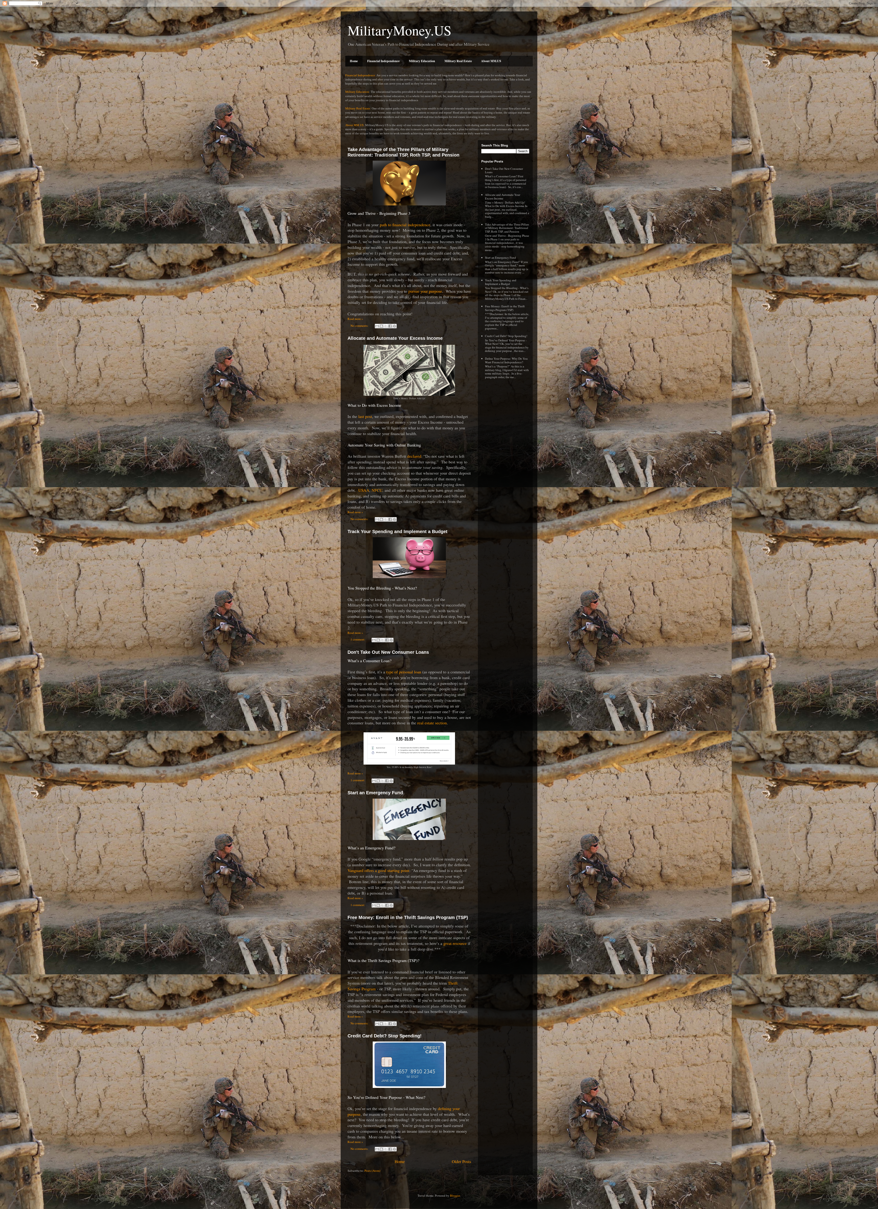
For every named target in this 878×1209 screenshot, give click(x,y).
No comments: (360, 326)
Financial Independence (383, 61)
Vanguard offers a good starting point (378, 870)
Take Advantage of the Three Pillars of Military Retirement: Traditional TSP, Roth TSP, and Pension (403, 152)
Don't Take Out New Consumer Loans (388, 652)
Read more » (355, 319)
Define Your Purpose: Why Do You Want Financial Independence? (506, 360)
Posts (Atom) (372, 1171)
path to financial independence (405, 224)
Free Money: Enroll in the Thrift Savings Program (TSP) (408, 917)
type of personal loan (403, 672)
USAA (363, 490)
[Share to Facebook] (390, 326)
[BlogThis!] (381, 326)
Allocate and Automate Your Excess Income (395, 338)
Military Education (422, 61)
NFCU (377, 490)
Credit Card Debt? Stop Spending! (385, 1035)
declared (414, 456)
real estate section (432, 722)
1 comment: (358, 639)
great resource (455, 943)
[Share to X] (385, 326)
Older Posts (461, 1161)
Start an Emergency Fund (375, 792)
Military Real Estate (458, 61)
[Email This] (377, 326)
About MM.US (491, 61)
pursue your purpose (425, 291)
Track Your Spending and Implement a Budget (397, 531)
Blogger (455, 1195)
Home (354, 61)
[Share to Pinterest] (394, 326)
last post (365, 416)
